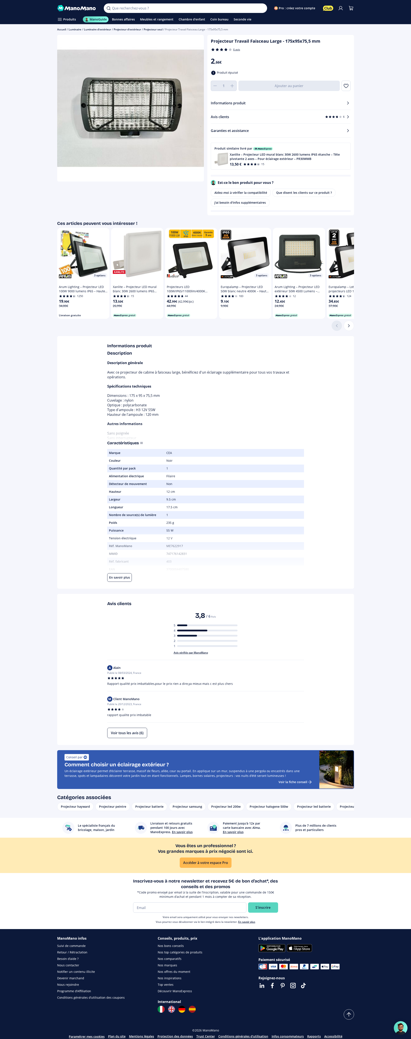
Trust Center (205, 1036)
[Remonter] (349, 1014)
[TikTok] (303, 985)
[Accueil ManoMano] (77, 8)
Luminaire (75, 29)
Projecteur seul (153, 29)
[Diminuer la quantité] (215, 86)
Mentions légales (141, 1036)
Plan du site (117, 1036)
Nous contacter (68, 965)
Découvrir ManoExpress (175, 991)
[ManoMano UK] (171, 1009)
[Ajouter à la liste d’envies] (346, 86)
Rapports (314, 1036)
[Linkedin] (261, 985)
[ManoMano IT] (161, 1009)
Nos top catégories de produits (180, 952)
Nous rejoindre (68, 985)
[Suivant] (349, 326)
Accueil (61, 29)
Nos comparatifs (169, 959)
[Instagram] (293, 985)
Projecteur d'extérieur (127, 29)
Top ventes (165, 985)
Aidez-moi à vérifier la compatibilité (240, 193)
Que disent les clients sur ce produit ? (304, 193)
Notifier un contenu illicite (76, 972)
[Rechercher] (109, 8)
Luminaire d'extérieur (97, 29)
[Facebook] (272, 985)
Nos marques (167, 965)
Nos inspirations (169, 978)
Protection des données (175, 1036)
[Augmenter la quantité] (232, 86)
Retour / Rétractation (72, 952)
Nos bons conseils (171, 946)
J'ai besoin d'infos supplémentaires (240, 202)
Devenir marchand (70, 978)
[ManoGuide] (401, 1028)
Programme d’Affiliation (74, 991)
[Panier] (351, 8)
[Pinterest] (282, 985)
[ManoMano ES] (192, 1009)
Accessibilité (333, 1036)
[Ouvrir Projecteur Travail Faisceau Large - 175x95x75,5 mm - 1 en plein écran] (130, 108)
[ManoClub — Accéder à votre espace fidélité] (328, 8)
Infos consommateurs (288, 1036)
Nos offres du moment (174, 972)
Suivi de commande (71, 946)
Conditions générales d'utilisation (243, 1036)
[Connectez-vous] (340, 8)
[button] (280, 156)
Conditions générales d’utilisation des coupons (91, 997)
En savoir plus (246, 922)
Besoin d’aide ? (68, 959)
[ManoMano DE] (181, 1009)
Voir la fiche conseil (293, 782)
